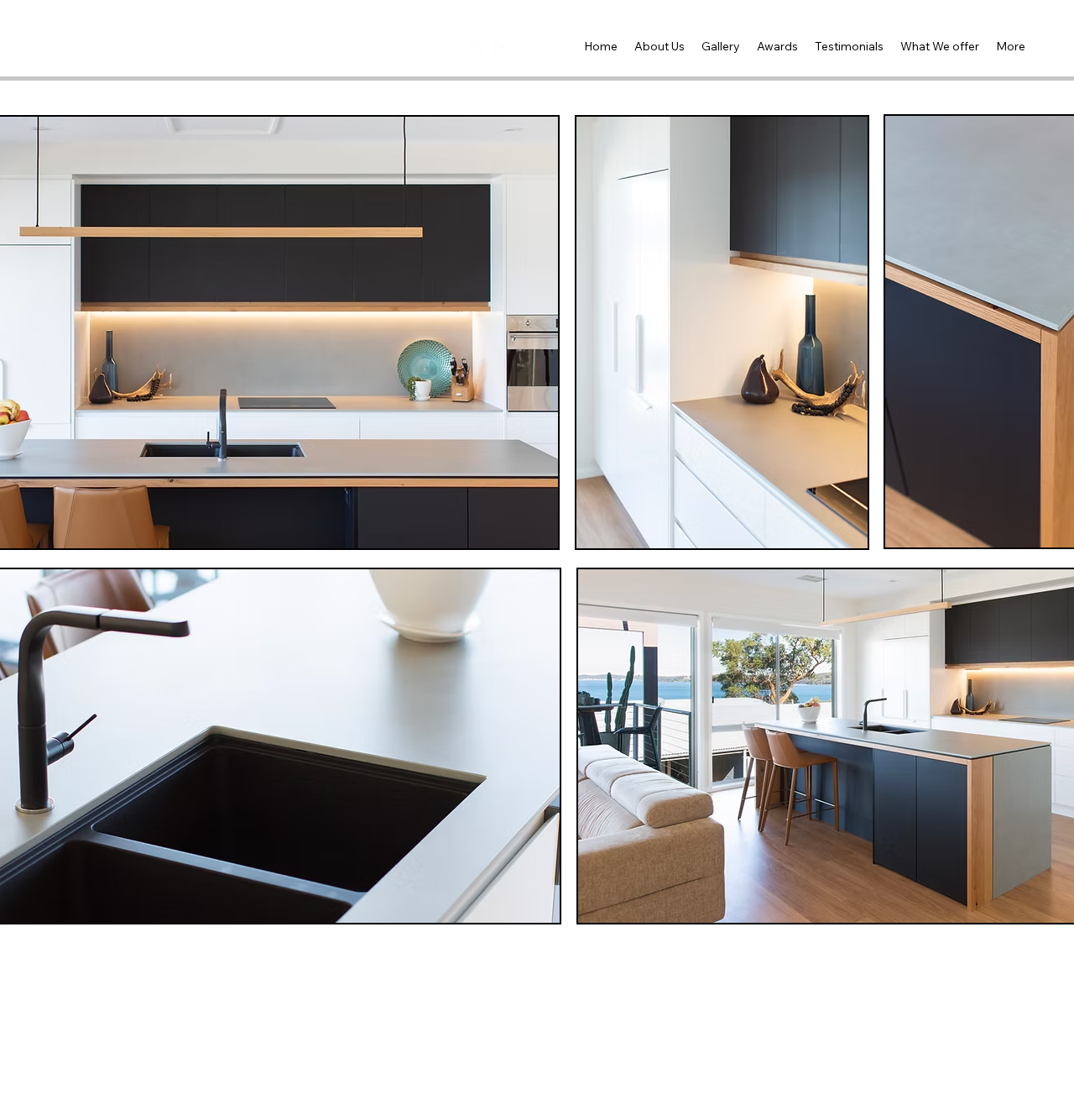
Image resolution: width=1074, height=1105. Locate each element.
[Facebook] (501, 46)
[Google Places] (476, 46)
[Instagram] (527, 46)
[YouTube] (552, 46)
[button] (659, 46)
